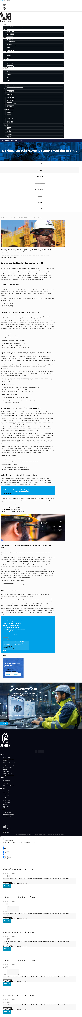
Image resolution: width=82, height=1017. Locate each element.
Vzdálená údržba (39, 189)
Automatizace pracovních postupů (14, 584)
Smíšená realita (10, 66)
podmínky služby (56, 834)
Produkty (6, 51)
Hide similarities (7, 839)
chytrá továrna (40, 163)
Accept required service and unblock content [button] (14, 649)
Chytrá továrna (9, 415)
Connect (4, 4)
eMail (4, 904)
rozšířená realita (7, 140)
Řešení (5, 24)
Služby (5, 29)
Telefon (5, 639)
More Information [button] (7, 646)
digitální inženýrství (40, 183)
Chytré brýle (16, 511)
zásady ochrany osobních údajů (45, 834)
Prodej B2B (40, 208)
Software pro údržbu (20, 430)
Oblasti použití (15, 140)
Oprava (40, 196)
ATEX (8, 58)
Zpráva (5, 911)
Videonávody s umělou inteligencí (15, 28)
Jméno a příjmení (4, 698)
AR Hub (5, 59)
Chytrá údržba (39, 176)
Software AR (7, 509)
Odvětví (5, 37)
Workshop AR (10, 36)
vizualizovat (4, 368)
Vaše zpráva (3, 713)
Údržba (40, 202)
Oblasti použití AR (14, 507)
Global (4, 2)
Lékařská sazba (10, 50)
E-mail (1, 703)
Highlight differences (8, 840)
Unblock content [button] (7, 647)
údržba (40, 170)
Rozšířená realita (15, 255)
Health (4, 5)
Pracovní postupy (9, 583)
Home (2, 140)
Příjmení (5, 637)
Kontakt (5, 67)
